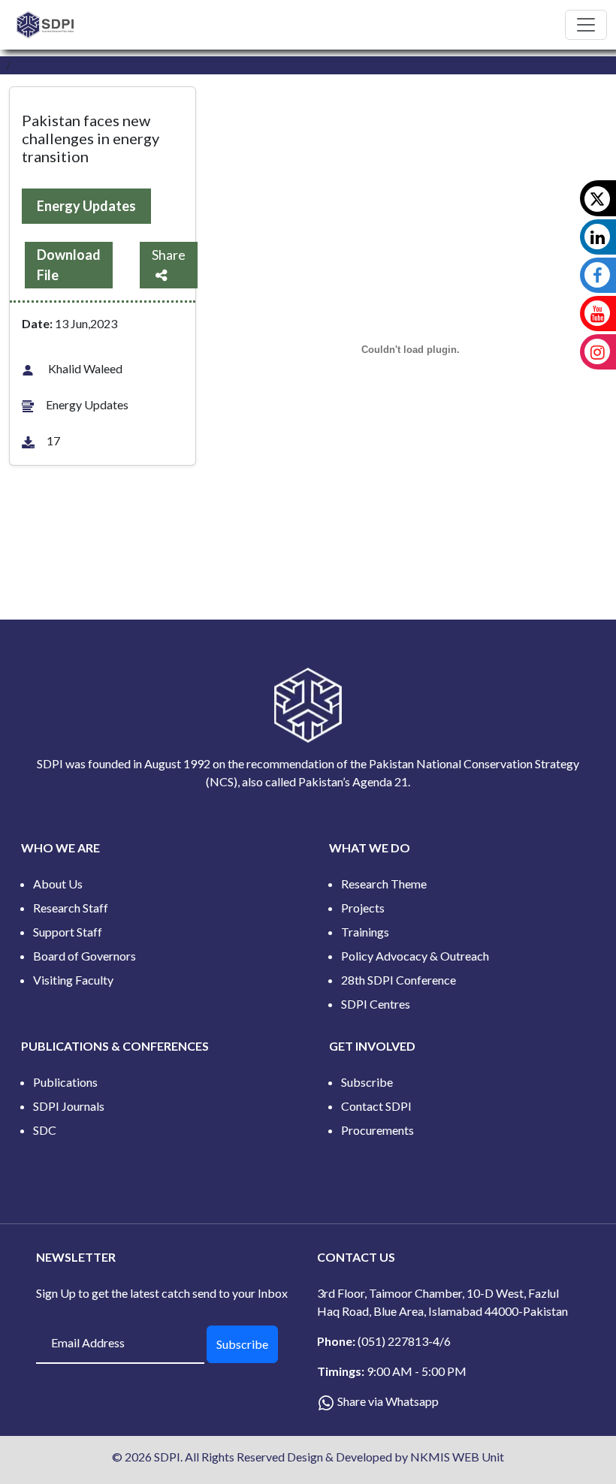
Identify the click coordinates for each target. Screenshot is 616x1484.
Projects (363, 907)
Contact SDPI (376, 1106)
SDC (44, 1130)
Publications (65, 1082)
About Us (58, 883)
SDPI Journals (68, 1106)
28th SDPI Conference (398, 980)
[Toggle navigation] (586, 25)
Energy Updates (86, 206)
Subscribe (367, 1082)
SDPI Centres (375, 1004)
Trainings (365, 931)
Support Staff (67, 931)
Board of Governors (84, 956)
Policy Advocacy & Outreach (415, 956)
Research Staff (70, 907)
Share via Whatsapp (388, 1401)
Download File (69, 264)
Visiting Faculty (73, 980)
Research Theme (384, 883)
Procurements (377, 1130)
